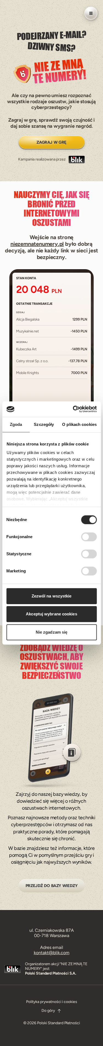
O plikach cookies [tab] (79, 424)
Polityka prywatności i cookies (51, 1001)
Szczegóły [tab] (44, 424)
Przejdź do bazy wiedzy (52, 885)
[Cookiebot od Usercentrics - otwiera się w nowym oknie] (73, 409)
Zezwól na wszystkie (52, 596)
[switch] (89, 536)
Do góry (48, 1010)
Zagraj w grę (51, 142)
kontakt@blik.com (51, 952)
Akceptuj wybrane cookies (51, 614)
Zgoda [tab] (16, 424)
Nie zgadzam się (52, 632)
